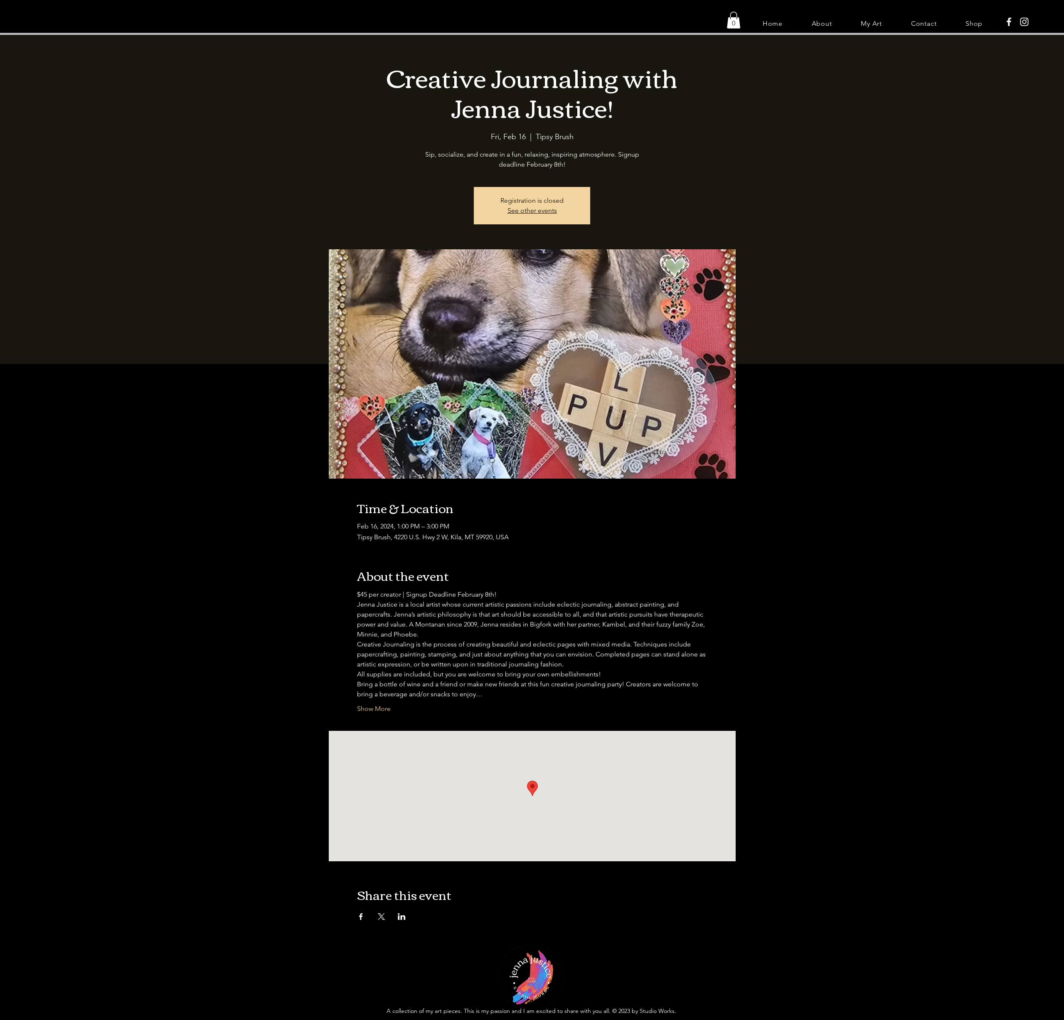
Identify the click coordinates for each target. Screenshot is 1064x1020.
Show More (374, 709)
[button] (734, 20)
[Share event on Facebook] (361, 916)
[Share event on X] (381, 916)
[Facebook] (1009, 21)
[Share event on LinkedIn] (402, 916)
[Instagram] (1024, 21)
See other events (532, 210)
